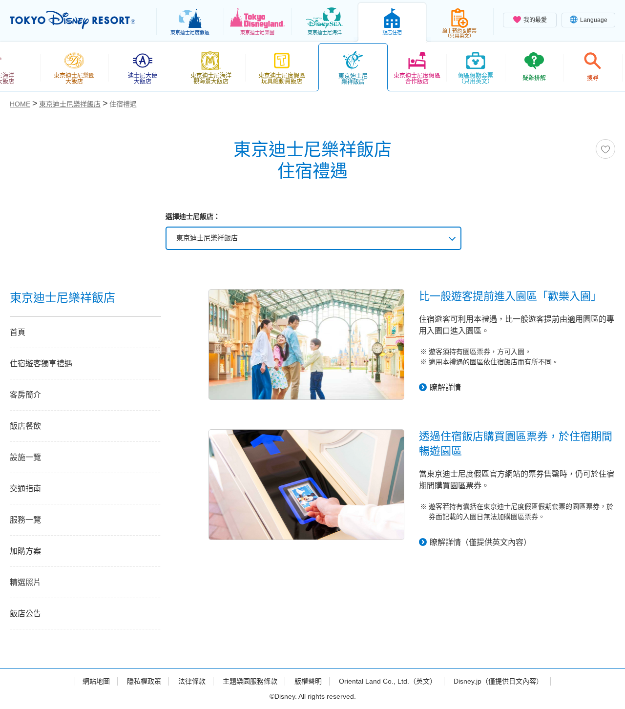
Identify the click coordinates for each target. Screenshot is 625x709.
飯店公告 (25, 613)
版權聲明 (308, 681)
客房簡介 (25, 395)
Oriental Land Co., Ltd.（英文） (388, 681)
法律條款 (192, 681)
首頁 (17, 332)
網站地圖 (96, 681)
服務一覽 (25, 520)
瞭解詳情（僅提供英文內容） (480, 542)
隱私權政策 (144, 681)
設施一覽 (25, 457)
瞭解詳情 (445, 387)
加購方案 (25, 551)
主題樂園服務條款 (250, 681)
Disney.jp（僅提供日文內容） (498, 681)
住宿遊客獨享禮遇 (41, 363)
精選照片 (25, 582)
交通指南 (25, 488)
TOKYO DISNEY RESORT (72, 20)
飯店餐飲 (25, 426)
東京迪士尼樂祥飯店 (207, 238)
